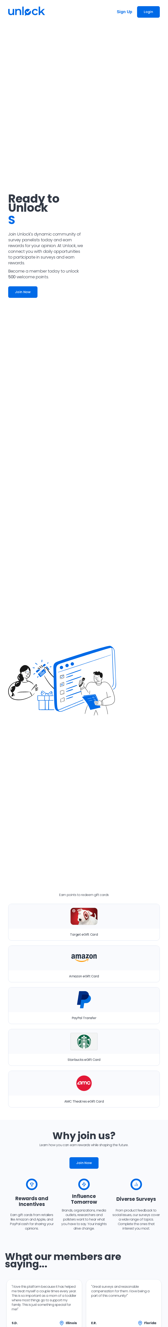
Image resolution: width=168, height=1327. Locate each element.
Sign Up (124, 11)
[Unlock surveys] (26, 12)
